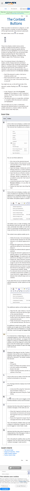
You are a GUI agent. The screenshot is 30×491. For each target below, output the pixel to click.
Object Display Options (10, 453)
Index (6, 8)
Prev (22, 16)
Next (27, 16)
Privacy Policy (22, 481)
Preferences (4, 486)
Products (4, 471)
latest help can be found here (18, 13)
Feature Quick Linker (10, 455)
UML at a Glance (5, 474)
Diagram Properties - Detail (11, 451)
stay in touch (16, 467)
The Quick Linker (8, 450)
